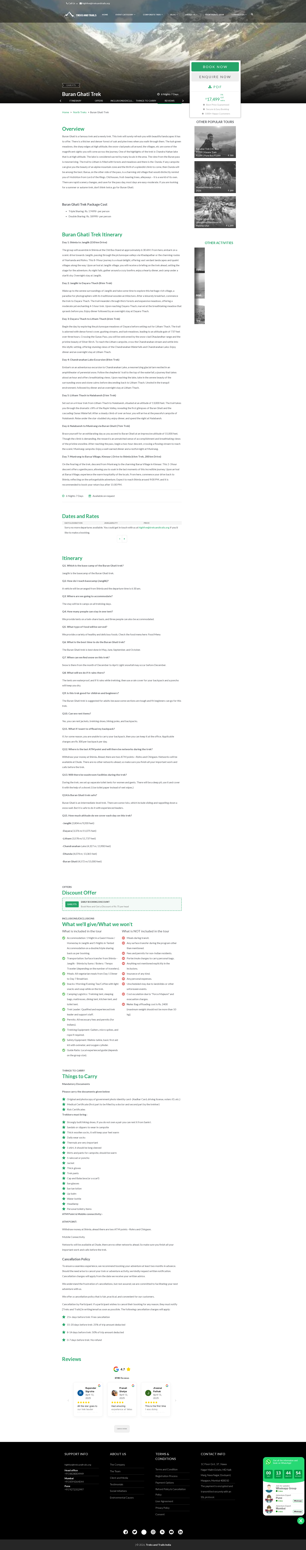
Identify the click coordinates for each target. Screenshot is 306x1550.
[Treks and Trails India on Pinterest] (143, 1532)
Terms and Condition (166, 1469)
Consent (160, 1514)
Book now (215, 67)
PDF (217, 87)
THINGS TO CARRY (146, 100)
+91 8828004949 (74, 1473)
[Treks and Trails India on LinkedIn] (180, 1532)
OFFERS (99, 100)
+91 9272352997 (74, 1489)
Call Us (71, 3)
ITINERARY (75, 100)
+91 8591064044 (74, 1481)
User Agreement (164, 1501)
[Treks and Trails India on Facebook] (125, 1532)
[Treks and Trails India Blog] (162, 1532)
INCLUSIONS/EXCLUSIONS (122, 100)
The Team (115, 1471)
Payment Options (164, 1482)
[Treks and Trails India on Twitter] (134, 1532)
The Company (117, 1464)
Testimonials (116, 1484)
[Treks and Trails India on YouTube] (171, 1532)
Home (65, 112)
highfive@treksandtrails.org (96, 3)
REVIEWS (170, 100)
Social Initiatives (118, 1490)
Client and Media (119, 1477)
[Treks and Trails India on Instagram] (153, 1532)
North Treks (80, 112)
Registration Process (166, 1476)
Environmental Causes (122, 1497)
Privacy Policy (162, 1507)
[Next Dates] (124, 538)
